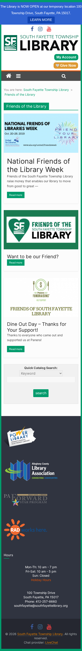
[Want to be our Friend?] (41, 213)
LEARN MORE (41, 20)
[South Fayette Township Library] (9, 76)
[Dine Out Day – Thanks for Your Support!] (41, 280)
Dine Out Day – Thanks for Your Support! (36, 327)
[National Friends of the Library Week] (41, 116)
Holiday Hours (41, 580)
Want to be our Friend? (33, 256)
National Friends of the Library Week (38, 165)
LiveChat (51, 642)
